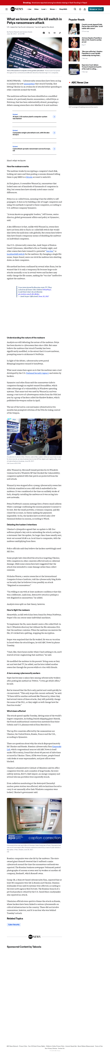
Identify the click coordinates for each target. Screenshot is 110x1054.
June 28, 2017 (43, 296)
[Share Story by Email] (55, 33)
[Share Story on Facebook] (44, 33)
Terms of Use (99, 1046)
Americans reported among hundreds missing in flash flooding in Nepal (55, 2)
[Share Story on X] (49, 33)
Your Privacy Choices (51, 1048)
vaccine (49, 251)
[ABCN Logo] (17, 9)
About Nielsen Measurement (86, 1046)
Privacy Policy (23, 1046)
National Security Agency (37, 373)
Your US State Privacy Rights (36, 1046)
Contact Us (61, 1048)
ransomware (29, 83)
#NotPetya (47, 289)
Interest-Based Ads (71, 1046)
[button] (6, 9)
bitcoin (29, 177)
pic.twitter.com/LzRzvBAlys (28, 294)
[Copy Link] (60, 33)
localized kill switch (15, 254)
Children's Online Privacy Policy (55, 1046)
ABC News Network (12, 1046)
